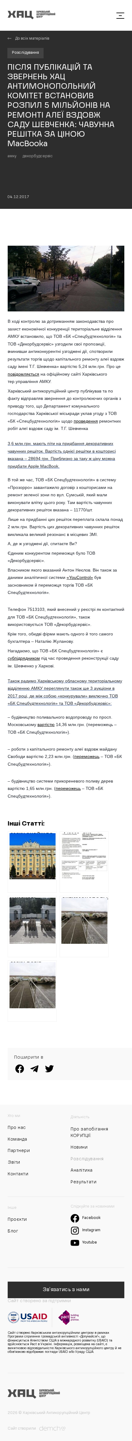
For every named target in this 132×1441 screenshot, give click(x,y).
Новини (79, 1147)
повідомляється (23, 374)
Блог (13, 1231)
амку (11, 156)
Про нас (17, 1128)
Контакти (18, 1174)
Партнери (19, 1151)
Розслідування (25, 53)
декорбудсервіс (37, 156)
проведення (86, 421)
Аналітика (82, 1170)
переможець (86, 756)
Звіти (14, 1162)
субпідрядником (24, 658)
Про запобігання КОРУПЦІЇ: (89, 1132)
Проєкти (17, 1219)
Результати (84, 1182)
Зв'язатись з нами (66, 1289)
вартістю (46, 724)
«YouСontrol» (80, 577)
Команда (17, 1139)
